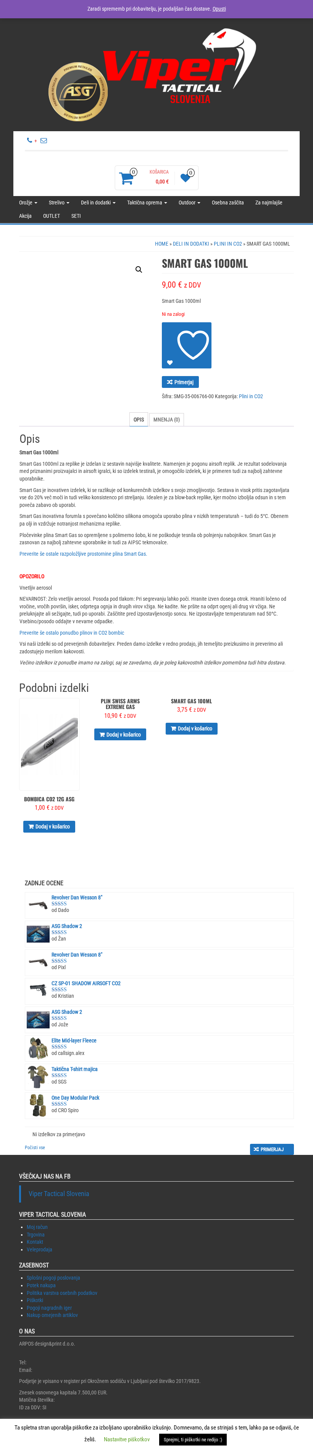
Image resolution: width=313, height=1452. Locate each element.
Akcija (25, 216)
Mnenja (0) (166, 419)
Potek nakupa (41, 1285)
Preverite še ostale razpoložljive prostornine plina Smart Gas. (83, 554)
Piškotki (35, 1300)
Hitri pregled (76, 709)
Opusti (219, 9)
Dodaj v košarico (52, 826)
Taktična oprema (145, 202)
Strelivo (57, 202)
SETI (76, 216)
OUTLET (51, 216)
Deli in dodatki (96, 202)
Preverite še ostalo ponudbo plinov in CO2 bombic (71, 633)
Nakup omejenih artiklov (52, 1315)
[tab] (138, 419)
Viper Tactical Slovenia (59, 1194)
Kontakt (35, 1242)
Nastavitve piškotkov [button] (127, 1439)
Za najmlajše (268, 202)
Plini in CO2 (228, 244)
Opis (139, 419)
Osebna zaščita (228, 202)
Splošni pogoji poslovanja (53, 1278)
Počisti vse (35, 1147)
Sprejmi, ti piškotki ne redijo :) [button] (193, 1439)
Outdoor (188, 202)
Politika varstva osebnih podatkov (62, 1293)
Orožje (26, 202)
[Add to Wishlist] (186, 345)
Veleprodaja (39, 1249)
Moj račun (37, 1227)
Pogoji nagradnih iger (49, 1308)
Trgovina (36, 1235)
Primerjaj (184, 382)
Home (161, 244)
